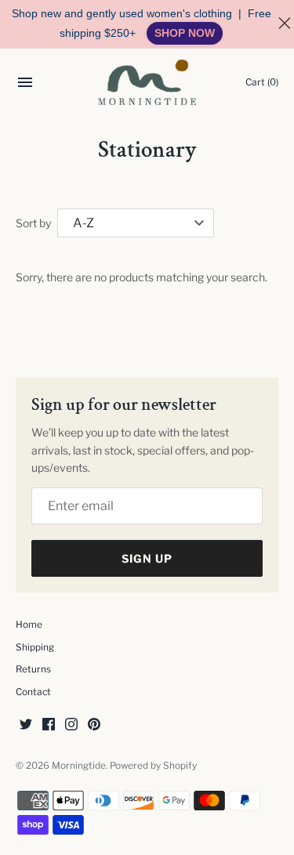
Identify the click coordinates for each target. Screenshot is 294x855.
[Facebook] (48, 725)
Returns (33, 669)
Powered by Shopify (153, 765)
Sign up (147, 558)
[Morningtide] (147, 82)
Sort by (33, 223)
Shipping (35, 647)
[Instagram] (71, 725)
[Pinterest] (94, 725)
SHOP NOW (184, 33)
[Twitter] (26, 725)
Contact (33, 692)
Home (29, 624)
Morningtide (79, 765)
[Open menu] (25, 84)
